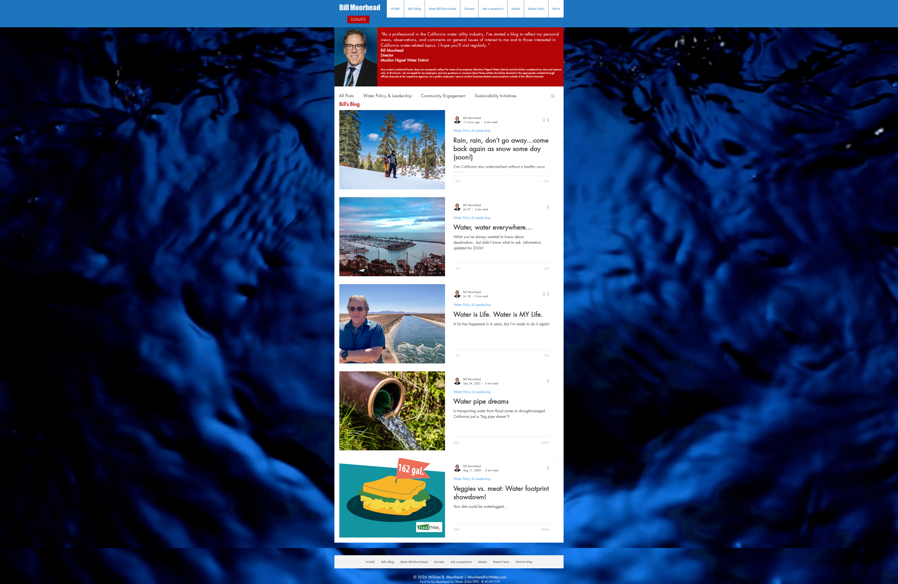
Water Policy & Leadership (387, 95)
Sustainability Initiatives (496, 95)
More (531, 95)
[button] (553, 96)
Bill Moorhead (359, 7)
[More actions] (549, 120)
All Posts (346, 95)
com (503, 577)
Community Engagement (443, 95)
